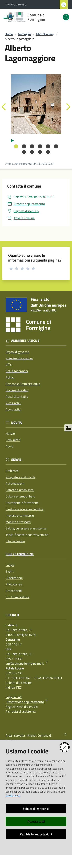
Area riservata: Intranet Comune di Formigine (28, 738)
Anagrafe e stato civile (20, 477)
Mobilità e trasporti (18, 521)
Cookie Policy (13, 795)
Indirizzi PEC (14, 687)
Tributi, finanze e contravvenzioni (27, 534)
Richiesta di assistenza (21, 711)
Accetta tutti (36, 821)
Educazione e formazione (22, 502)
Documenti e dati (17, 390)
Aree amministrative (19, 358)
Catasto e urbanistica (20, 489)
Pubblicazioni (14, 577)
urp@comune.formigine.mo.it (25, 663)
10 (48, 152)
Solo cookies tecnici (36, 808)
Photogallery (14, 584)
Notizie (10, 433)
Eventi (10, 571)
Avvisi (9, 446)
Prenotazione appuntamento (25, 701)
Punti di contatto (17, 396)
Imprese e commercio (20, 515)
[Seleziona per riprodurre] (12, 140)
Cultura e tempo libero (20, 496)
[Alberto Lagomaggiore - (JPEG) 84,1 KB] (36, 104)
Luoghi (10, 565)
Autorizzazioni (15, 483)
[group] (36, 104)
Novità (16, 423)
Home (9, 34)
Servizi (17, 459)
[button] (66, 17)
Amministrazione (25, 341)
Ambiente (12, 470)
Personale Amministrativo (23, 383)
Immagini (24, 34)
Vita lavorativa (15, 541)
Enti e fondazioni (17, 371)
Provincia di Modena (16, 4)
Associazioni (14, 590)
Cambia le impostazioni (36, 834)
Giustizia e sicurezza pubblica (24, 509)
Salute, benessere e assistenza (26, 528)
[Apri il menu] (5, 17)
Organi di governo (17, 351)
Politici (10, 377)
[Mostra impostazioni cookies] (68, 427)
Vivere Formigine (20, 554)
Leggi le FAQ (14, 697)
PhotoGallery (45, 34)
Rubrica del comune (19, 682)
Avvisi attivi (13, 403)
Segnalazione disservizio (22, 706)
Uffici (9, 364)
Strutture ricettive (17, 597)
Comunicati (13, 439)
